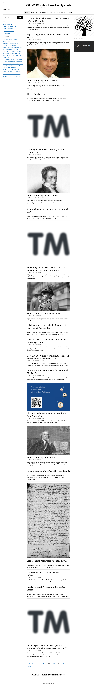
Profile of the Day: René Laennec (42, 195)
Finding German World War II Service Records (48, 470)
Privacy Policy (7, 33)
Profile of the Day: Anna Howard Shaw (45, 313)
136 (54, 663)
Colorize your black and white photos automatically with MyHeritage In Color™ (47, 647)
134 (44, 663)
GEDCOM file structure (46, 12)
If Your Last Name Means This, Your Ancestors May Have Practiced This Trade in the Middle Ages (13, 65)
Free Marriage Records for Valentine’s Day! (47, 560)
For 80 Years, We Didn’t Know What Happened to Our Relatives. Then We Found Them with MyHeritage (13, 49)
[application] (84, 46)
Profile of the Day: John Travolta (42, 80)
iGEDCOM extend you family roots (48, 5)
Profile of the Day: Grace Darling (12, 74)
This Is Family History (37, 93)
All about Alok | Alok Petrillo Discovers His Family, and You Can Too (47, 326)
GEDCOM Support (58, 12)
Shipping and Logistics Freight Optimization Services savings (48, 684)
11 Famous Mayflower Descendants (12, 61)
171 (63, 663)
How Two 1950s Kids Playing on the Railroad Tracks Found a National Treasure (48, 357)
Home (26, 12)
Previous (30, 663)
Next (29, 666)
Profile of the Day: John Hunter (41, 457)
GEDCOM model (68, 12)
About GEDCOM (35, 12)
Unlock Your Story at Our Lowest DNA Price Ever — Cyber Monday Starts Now (12, 55)
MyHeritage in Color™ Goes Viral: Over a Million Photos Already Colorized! (46, 269)
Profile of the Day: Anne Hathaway (12, 59)
